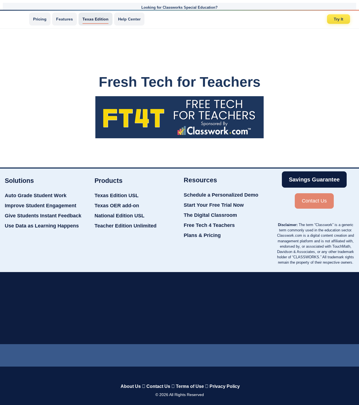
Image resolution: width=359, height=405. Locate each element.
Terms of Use (190, 386)
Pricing (40, 19)
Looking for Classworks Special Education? (179, 7)
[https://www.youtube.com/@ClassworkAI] (219, 354)
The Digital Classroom (210, 215)
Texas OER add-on (117, 205)
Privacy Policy (225, 386)
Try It (338, 19)
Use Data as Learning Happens (42, 226)
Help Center (129, 19)
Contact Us (158, 386)
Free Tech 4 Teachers (209, 225)
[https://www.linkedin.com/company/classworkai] (140, 354)
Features (64, 19)
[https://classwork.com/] (174, 374)
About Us (131, 386)
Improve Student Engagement (40, 205)
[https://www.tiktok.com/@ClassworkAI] (160, 354)
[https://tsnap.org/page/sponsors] (251, 308)
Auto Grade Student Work (35, 195)
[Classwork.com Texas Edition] (16, 19)
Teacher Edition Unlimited (126, 226)
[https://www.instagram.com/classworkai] (199, 354)
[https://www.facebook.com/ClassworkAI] (179, 354)
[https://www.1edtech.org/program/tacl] (111, 308)
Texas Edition (95, 19)
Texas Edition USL (117, 195)
